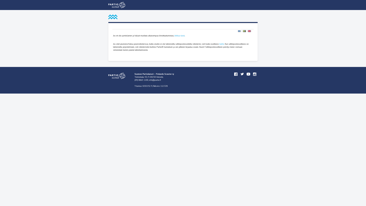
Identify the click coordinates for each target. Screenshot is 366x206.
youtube (248, 77)
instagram (255, 77)
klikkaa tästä (180, 35)
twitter (242, 77)
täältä (221, 44)
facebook (236, 77)
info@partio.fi (155, 80)
